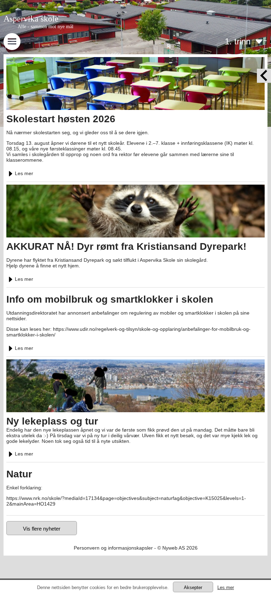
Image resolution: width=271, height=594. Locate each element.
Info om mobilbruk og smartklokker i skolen (109, 299)
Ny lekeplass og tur (52, 421)
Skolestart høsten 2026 (60, 118)
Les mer (24, 173)
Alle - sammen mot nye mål (45, 26)
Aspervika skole (31, 18)
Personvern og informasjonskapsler (113, 548)
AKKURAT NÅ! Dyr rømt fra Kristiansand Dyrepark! (126, 246)
